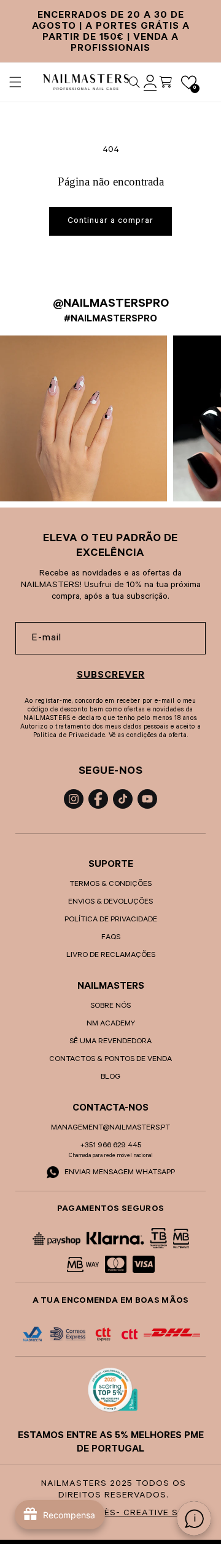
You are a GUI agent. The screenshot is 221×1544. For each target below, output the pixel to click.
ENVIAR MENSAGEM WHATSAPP (119, 1173)
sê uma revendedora (110, 1042)
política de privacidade (110, 920)
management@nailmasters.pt (110, 1128)
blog (110, 1077)
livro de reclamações (110, 955)
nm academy (111, 1024)
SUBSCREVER (111, 675)
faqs (110, 938)
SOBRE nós (110, 1006)
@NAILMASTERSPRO (111, 305)
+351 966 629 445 (110, 1146)
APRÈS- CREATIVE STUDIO (146, 1514)
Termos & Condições (110, 884)
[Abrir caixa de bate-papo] (194, 1518)
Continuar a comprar (110, 221)
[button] (15, 82)
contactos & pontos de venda (110, 1059)
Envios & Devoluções (110, 902)
